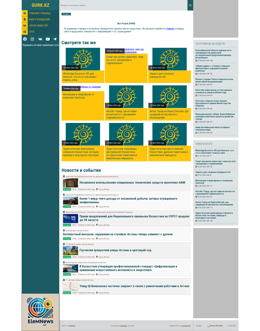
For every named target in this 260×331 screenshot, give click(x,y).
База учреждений (39, 19)
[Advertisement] (215, 19)
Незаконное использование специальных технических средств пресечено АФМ (132, 182)
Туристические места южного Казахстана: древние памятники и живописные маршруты (169, 152)
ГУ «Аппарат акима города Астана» (79, 244)
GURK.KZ (40, 5)
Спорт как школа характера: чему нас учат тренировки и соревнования (124, 60)
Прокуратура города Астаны (77, 230)
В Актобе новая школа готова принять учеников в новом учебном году (213, 91)
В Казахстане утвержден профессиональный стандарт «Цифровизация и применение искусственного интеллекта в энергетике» (128, 268)
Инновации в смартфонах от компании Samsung (78, 96)
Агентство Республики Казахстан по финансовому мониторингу (91, 176)
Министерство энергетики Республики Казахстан (85, 262)
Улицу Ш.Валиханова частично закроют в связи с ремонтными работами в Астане (134, 286)
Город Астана (103, 189)
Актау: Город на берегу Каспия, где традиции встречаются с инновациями (169, 114)
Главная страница (40, 13)
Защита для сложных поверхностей (162, 75)
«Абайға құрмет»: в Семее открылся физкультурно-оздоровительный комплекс (212, 68)
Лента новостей (38, 25)
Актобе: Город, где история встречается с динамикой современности (121, 114)
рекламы (123, 326)
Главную (170, 28)
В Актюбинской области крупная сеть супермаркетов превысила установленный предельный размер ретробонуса (213, 54)
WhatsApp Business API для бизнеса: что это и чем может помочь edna (80, 76)
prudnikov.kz (186, 326)
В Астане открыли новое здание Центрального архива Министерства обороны (213, 103)
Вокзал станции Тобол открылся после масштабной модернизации (214, 80)
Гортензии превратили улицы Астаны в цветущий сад (115, 250)
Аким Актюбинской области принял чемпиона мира (212, 128)
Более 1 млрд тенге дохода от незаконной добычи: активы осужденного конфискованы (128, 200)
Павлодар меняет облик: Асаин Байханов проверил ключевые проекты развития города (215, 116)
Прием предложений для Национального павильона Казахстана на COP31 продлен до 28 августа (134, 218)
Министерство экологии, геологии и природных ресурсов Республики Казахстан (99, 212)
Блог (32, 31)
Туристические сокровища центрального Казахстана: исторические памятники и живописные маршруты (121, 153)
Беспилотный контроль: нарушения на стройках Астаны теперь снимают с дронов (118, 234)
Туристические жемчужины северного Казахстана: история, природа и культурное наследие (81, 152)
